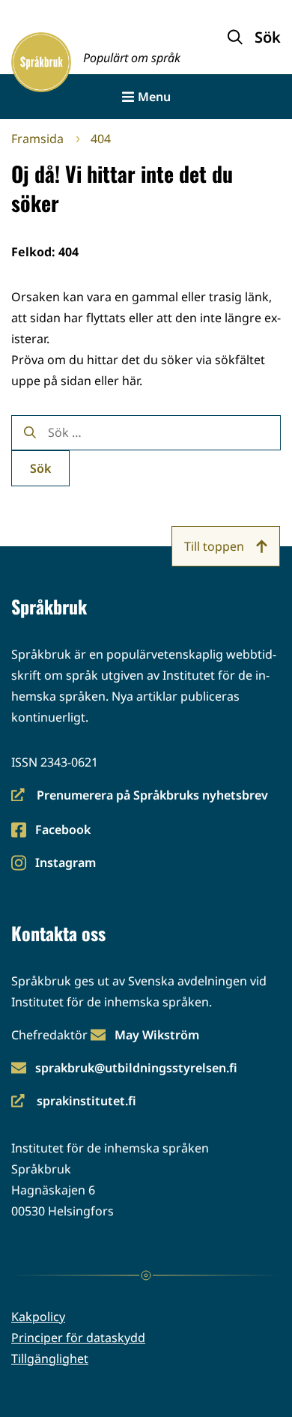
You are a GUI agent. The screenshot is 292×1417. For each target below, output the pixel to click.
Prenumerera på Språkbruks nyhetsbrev (139, 796)
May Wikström (157, 1035)
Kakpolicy (38, 1316)
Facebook (62, 830)
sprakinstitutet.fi (73, 1102)
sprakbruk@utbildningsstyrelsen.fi (136, 1068)
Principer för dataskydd (78, 1337)
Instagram (65, 863)
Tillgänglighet (49, 1358)
